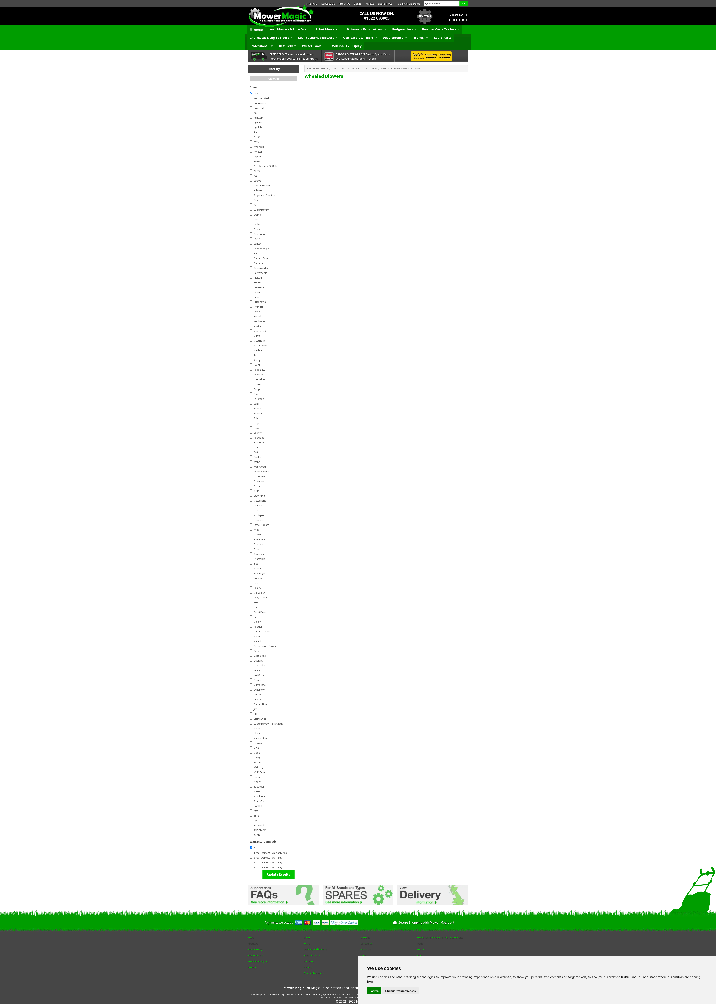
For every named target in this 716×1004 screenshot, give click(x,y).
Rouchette (259, 796)
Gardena (258, 263)
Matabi (257, 641)
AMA (256, 142)
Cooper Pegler (262, 248)
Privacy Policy (255, 949)
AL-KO (257, 137)
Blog (419, 955)
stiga (256, 815)
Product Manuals (313, 973)
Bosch (257, 200)
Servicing (309, 961)
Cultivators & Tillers (358, 38)
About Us (344, 3)
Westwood (260, 466)
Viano (257, 728)
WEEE (307, 937)
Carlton (258, 243)
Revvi (256, 651)
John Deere (260, 442)
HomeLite (259, 287)
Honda (257, 282)
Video (257, 752)
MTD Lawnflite (261, 345)
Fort (256, 607)
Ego (256, 820)
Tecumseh (259, 520)
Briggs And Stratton (264, 195)
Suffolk (258, 534)
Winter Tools (311, 46)
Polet (256, 447)
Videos (308, 967)
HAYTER (258, 806)
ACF (256, 112)
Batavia (257, 180)
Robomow (259, 369)
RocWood (259, 437)
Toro (256, 428)
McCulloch (259, 340)
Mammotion (260, 738)
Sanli (256, 403)
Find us (421, 949)
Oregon (258, 389)
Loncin (257, 694)
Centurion (259, 234)
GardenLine (260, 704)
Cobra (257, 229)
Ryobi (257, 365)
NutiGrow (259, 675)
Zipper (257, 781)
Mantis (257, 636)
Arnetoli (258, 151)
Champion (259, 558)
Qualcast (258, 457)
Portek (257, 384)
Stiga (256, 423)
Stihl (256, 418)
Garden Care (261, 258)
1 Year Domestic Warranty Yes (270, 852)
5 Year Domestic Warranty (268, 867)
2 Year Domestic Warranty (268, 857)
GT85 (256, 510)
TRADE (257, 699)
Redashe (259, 374)
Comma (258, 505)
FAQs (307, 943)
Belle (256, 205)
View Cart (458, 14)
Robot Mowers (326, 29)
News (251, 937)
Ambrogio (259, 146)
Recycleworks (261, 471)
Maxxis (257, 621)
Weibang (258, 767)
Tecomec (259, 398)
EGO (256, 253)
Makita (257, 326)
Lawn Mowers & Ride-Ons (287, 29)
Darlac (257, 224)
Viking (257, 757)
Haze (256, 617)
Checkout (458, 20)
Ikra (256, 355)
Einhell (257, 316)
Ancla (257, 529)
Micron (257, 791)
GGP (256, 491)
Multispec (259, 515)
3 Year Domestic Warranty (268, 862)
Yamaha (258, 578)
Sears (257, 670)
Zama (257, 777)
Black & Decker (262, 185)
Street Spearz (261, 525)
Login (357, 3)
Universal (259, 108)
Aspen (257, 156)
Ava (255, 175)
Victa (256, 748)
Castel (257, 239)
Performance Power (265, 646)
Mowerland (260, 500)
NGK (256, 602)
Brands (418, 38)
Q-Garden (259, 379)
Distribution (260, 718)
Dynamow (259, 689)
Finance (252, 967)
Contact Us (328, 3)
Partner (258, 452)
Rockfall (258, 626)
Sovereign (259, 573)
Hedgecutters (402, 29)
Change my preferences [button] (400, 990)
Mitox (257, 335)
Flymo (257, 311)
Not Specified (261, 98)
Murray (257, 568)
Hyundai (258, 306)
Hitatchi (258, 277)
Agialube (258, 127)
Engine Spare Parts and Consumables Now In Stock (363, 56)
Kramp (257, 360)
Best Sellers (287, 46)
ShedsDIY (259, 801)
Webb (257, 461)
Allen (256, 132)
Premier (258, 680)
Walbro (258, 762)
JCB (255, 709)
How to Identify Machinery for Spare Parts (440, 937)
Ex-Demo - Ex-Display (346, 46)
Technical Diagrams (408, 3)
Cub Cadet (259, 665)
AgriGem (258, 117)
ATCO (257, 171)
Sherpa (258, 413)
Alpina (257, 486)
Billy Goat (259, 190)
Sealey (257, 588)
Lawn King (259, 495)
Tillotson (258, 733)
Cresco (257, 219)
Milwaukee (260, 684)
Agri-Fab (258, 122)
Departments (393, 38)
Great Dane (260, 612)
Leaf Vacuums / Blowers (316, 38)
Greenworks (261, 268)
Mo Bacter (259, 592)
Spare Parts (385, 3)
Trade (420, 943)
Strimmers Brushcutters (364, 29)
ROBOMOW (260, 830)
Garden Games (262, 631)
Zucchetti (259, 786)
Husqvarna (260, 302)
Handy (257, 297)
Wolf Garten (260, 772)
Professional (259, 46)
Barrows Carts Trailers (439, 29)
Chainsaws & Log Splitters (269, 38)
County (257, 432)
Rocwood (259, 825)
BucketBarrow (261, 209)
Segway (258, 743)
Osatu (257, 394)
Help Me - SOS (312, 955)
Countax (258, 544)
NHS (256, 714)
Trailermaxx (260, 476)
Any (256, 93)
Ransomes (260, 539)
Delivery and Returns (315, 949)
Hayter (257, 292)
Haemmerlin (260, 272)
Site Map (311, 3)
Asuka (257, 161)
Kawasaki (259, 554)
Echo (256, 549)
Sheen (257, 408)
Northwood (260, 321)
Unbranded (260, 103)
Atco (256, 811)
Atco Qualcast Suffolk (265, 166)
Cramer (258, 214)
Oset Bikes (260, 655)
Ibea (256, 563)
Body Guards (261, 597)
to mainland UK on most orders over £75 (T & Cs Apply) (294, 56)
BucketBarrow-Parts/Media (269, 723)
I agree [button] (374, 990)
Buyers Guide (255, 955)
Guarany (258, 660)
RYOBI (257, 835)
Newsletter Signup (258, 961)
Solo (256, 583)
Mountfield (260, 331)
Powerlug (259, 481)
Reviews (369, 3)
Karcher (258, 350)
